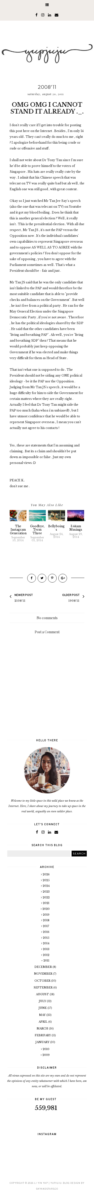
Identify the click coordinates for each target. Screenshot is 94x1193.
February (43, 1035)
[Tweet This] (42, 578)
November (43, 973)
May (42, 1015)
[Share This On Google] (62, 578)
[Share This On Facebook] (31, 578)
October (42, 980)
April (43, 1021)
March (43, 1028)
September (43, 987)
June (43, 1008)
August (43, 994)
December (43, 967)
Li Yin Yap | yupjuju (48, 1183)
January (42, 1042)
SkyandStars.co (47, 1188)
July (43, 1001)
